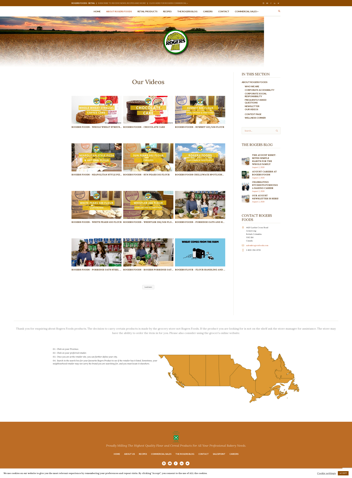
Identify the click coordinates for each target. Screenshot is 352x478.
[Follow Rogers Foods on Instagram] (263, 3)
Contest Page (253, 114)
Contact (203, 454)
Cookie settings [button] (326, 473)
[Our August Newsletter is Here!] (245, 198)
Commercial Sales (161, 454)
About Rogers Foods (254, 82)
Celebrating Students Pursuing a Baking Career (265, 185)
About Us (129, 454)
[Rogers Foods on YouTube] (267, 3)
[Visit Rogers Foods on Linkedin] (274, 3)
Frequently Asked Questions (255, 101)
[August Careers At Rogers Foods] (245, 174)
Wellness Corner (255, 117)
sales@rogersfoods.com (257, 245)
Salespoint (219, 454)
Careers (233, 454)
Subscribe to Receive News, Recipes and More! (122, 3)
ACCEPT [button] (343, 473)
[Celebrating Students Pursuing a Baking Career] (245, 186)
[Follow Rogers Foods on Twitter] (278, 3)
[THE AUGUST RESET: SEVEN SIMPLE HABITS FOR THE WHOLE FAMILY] (245, 161)
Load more (148, 287)
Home (117, 454)
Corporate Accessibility (259, 90)
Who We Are (252, 86)
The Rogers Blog (184, 454)
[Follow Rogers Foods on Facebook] (270, 3)
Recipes (143, 454)
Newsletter (252, 106)
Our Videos (251, 109)
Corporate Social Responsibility (256, 95)
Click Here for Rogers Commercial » (168, 3)
